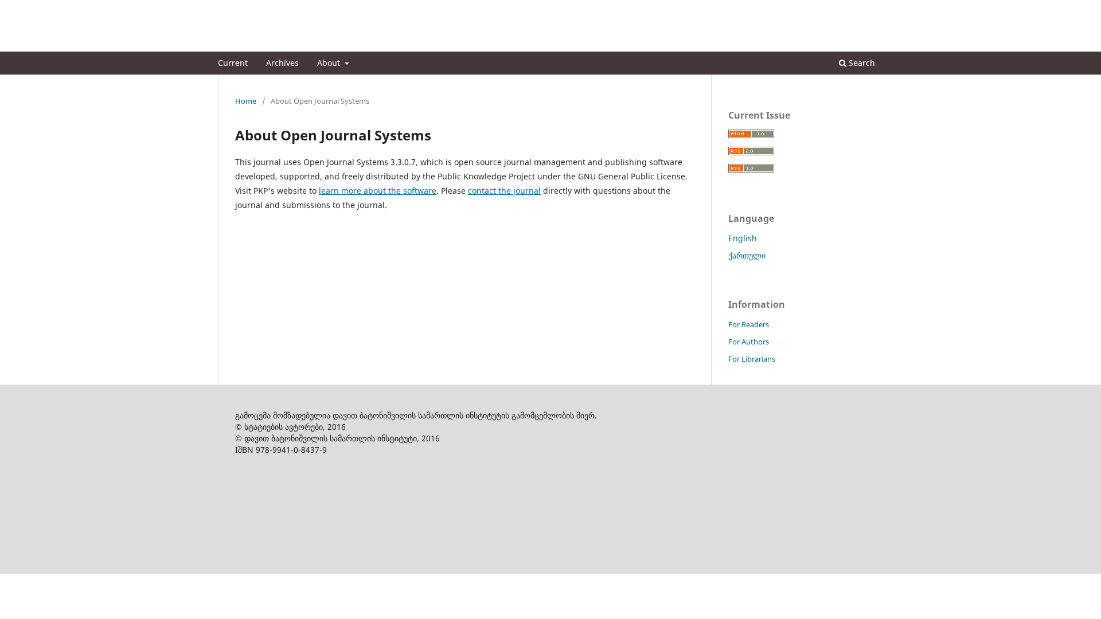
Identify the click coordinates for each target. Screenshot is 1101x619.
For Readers (748, 324)
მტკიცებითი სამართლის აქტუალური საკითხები (373, 42)
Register (836, 8)
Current (233, 62)
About (329, 62)
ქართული (747, 255)
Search (860, 62)
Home (245, 101)
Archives (282, 62)
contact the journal (504, 190)
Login (873, 8)
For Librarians (751, 359)
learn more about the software (377, 190)
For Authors (748, 341)
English (742, 238)
